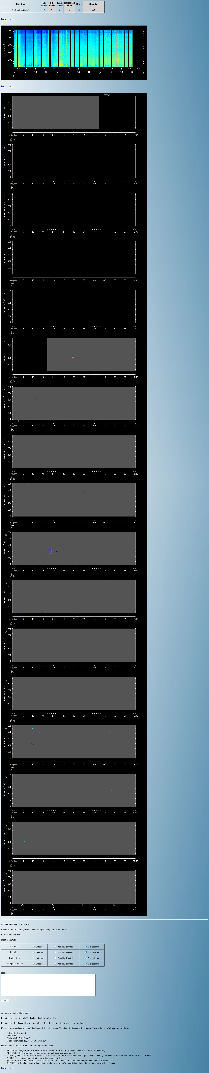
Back (3, 19)
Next (11, 19)
